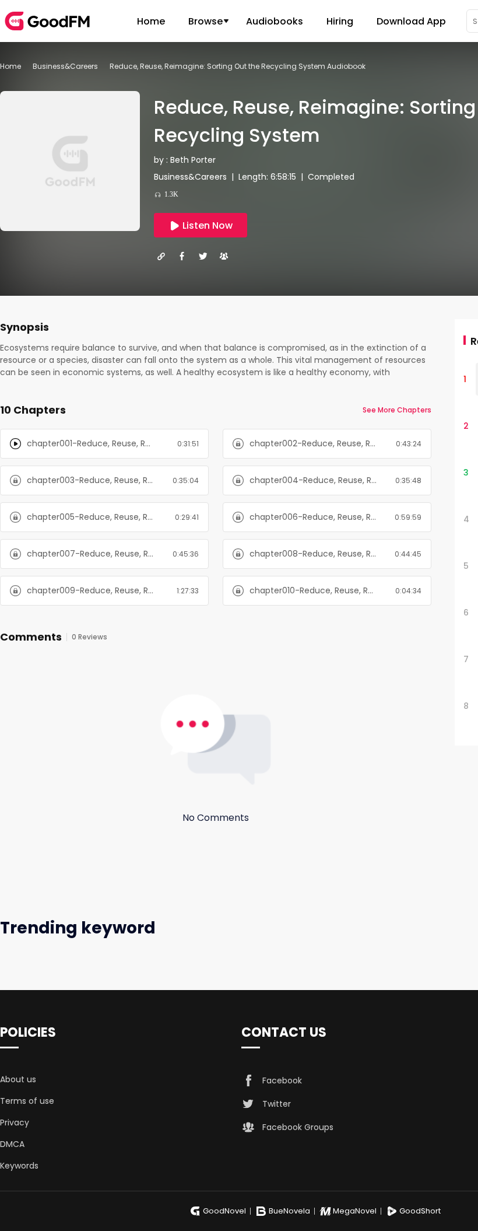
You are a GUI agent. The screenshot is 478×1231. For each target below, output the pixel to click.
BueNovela (289, 1210)
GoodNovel (224, 1210)
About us (18, 1079)
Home (151, 21)
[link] (10, 66)
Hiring (339, 21)
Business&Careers (65, 66)
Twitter (276, 1104)
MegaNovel (355, 1210)
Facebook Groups (297, 1127)
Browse (205, 21)
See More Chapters (397, 410)
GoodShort (420, 1210)
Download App (411, 21)
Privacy (14, 1122)
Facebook (282, 1080)
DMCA (12, 1144)
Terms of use (27, 1101)
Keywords (19, 1165)
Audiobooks (274, 21)
